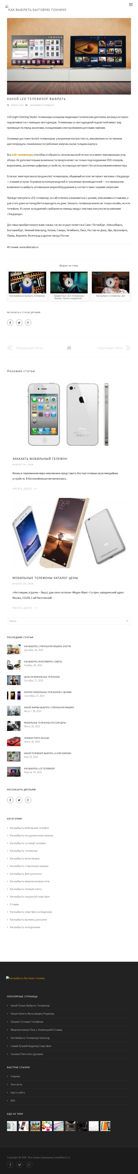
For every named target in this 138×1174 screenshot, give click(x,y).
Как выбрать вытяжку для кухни (28, 919)
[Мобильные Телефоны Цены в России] (82, 1126)
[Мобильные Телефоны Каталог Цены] (69, 532)
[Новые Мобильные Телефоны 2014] (105, 1126)
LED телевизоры (22, 154)
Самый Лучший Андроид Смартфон (31, 1046)
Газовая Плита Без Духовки (27, 1054)
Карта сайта (18, 1092)
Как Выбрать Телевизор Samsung (30, 1038)
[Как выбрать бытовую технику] (35, 7)
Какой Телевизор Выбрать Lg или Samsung (47, 753)
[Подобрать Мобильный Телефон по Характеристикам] (35, 1126)
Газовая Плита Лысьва (36, 738)
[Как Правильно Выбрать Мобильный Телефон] (47, 1126)
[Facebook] (10, 322)
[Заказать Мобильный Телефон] (69, 413)
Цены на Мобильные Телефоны (42, 676)
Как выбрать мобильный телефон (29, 828)
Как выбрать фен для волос (26, 873)
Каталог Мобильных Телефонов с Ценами (48, 692)
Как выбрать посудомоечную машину (31, 835)
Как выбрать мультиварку (25, 858)
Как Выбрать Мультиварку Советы (43, 661)
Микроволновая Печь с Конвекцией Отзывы (36, 1029)
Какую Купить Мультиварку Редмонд (32, 1013)
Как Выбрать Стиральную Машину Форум (47, 646)
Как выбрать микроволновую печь (30, 881)
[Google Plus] (28, 322)
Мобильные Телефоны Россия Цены (45, 722)
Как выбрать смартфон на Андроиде (31, 912)
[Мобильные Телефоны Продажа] (70, 1126)
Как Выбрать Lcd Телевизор (39, 768)
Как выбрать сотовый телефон (28, 843)
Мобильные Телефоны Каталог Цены (45, 578)
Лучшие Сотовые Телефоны (27, 1021)
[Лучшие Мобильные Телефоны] (59, 1126)
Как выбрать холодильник (25, 927)
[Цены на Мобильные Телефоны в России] (94, 1126)
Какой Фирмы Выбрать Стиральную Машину (49, 707)
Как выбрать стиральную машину (29, 866)
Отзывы (14, 904)
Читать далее (22, 488)
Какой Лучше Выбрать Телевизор (30, 1005)
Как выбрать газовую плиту (26, 889)
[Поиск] (127, 620)
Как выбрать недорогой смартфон (30, 896)
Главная (15, 1076)
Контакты (16, 1084)
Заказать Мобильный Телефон (39, 459)
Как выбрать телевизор (42, 105)
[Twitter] (19, 322)
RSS (13, 1100)
